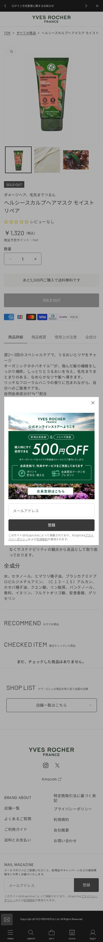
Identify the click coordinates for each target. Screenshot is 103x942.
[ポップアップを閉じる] (93, 403)
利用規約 (42, 539)
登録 (51, 525)
